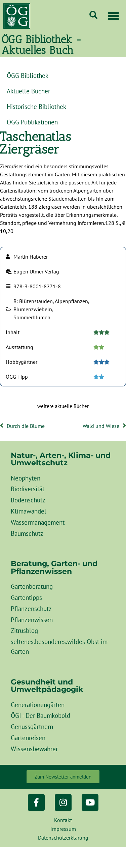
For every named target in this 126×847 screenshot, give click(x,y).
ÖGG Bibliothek (27, 75)
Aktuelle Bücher (28, 91)
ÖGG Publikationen (32, 122)
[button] (113, 16)
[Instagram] (63, 802)
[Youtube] (90, 802)
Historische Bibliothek (36, 106)
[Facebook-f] (36, 802)
